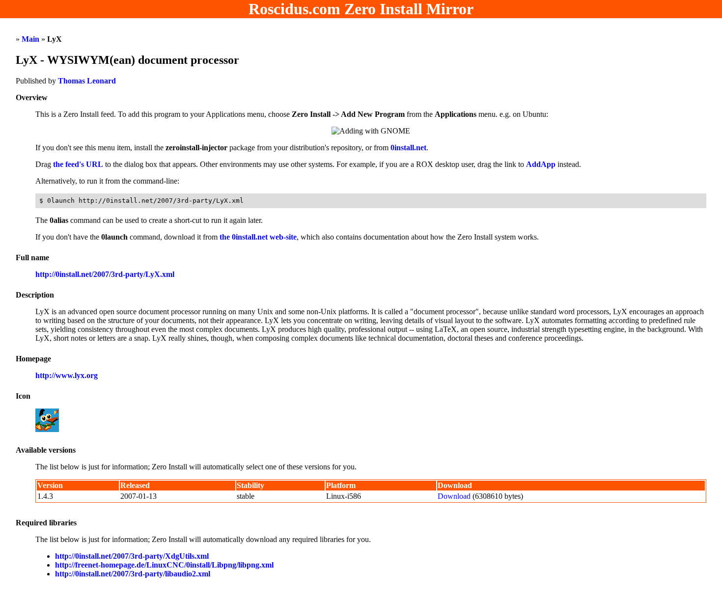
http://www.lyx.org (66, 375)
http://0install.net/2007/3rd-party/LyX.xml (104, 274)
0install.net (408, 147)
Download (454, 496)
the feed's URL (78, 164)
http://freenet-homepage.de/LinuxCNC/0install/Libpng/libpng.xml (164, 565)
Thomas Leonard (87, 81)
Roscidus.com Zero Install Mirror (361, 9)
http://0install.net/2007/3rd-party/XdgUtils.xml (132, 556)
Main (30, 39)
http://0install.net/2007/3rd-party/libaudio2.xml (132, 574)
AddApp (540, 164)
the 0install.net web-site (258, 237)
